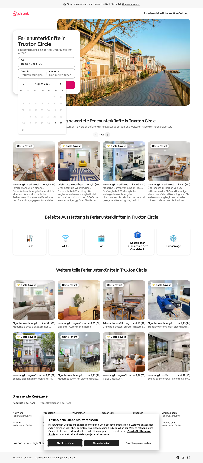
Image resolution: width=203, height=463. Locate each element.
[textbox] (32, 75)
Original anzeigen (131, 4)
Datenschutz (42, 457)
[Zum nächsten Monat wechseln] (61, 84)
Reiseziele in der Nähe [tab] (24, 403)
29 (54, 123)
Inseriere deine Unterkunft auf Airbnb (166, 13)
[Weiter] (107, 134)
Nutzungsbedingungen (64, 457)
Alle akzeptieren (64, 443)
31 (23, 129)
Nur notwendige (101, 443)
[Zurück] (95, 134)
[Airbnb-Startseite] (21, 13)
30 (61, 123)
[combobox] (46, 64)
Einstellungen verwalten (138, 443)
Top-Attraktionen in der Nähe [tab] (55, 403)
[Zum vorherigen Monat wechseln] (24, 84)
